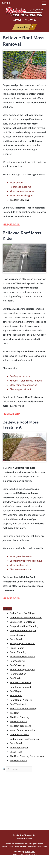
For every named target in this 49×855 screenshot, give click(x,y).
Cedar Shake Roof (19, 734)
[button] (45, 3)
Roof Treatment (18, 704)
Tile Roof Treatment (20, 725)
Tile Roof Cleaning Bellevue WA (27, 756)
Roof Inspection (18, 673)
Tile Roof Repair (18, 721)
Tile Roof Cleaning (19, 200)
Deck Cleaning (17, 635)
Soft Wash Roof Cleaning (23, 708)
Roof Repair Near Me (21, 699)
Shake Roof (16, 751)
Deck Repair (16, 639)
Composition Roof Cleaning (24, 626)
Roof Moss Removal (20, 682)
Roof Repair (16, 691)
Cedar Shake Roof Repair (23, 613)
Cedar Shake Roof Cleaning (24, 739)
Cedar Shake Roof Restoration (26, 617)
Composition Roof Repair (23, 630)
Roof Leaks (16, 678)
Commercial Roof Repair (22, 621)
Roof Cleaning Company (22, 669)
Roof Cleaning (17, 660)
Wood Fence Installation (23, 730)
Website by (24, 851)
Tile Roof (14, 712)
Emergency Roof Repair (22, 643)
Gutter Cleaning (18, 652)
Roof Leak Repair (19, 747)
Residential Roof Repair (22, 656)
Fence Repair (17, 647)
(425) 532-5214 (24, 20)
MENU (6, 3)
